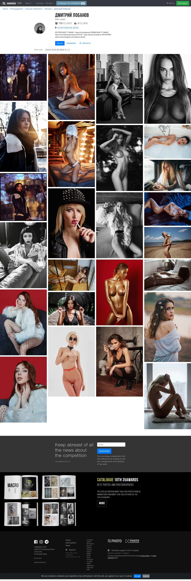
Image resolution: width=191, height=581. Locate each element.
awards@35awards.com (62, 461)
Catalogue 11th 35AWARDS (71, 3)
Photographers (16, 9)
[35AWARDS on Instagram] (41, 542)
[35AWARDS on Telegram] (47, 542)
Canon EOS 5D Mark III (57, 50)
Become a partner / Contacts (118, 553)
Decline (146, 576)
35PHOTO (86, 43)
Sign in (171, 3)
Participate (182, 3)
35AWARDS (71, 43)
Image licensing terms (40, 562)
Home (5, 9)
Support (72, 550)
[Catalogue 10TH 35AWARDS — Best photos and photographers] (40, 500)
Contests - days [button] (44, 3)
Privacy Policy (38, 558)
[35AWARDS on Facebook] (35, 542)
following (83, 23)
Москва (48, 9)
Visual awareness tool (73, 557)
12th (19, 3)
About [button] (28, 3)
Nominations (71, 543)
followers (65, 23)
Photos (60, 43)
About (68, 540)
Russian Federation (34, 9)
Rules (68, 545)
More (102, 503)
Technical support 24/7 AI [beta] (125, 550)
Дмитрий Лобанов (62, 9)
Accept (137, 576)
